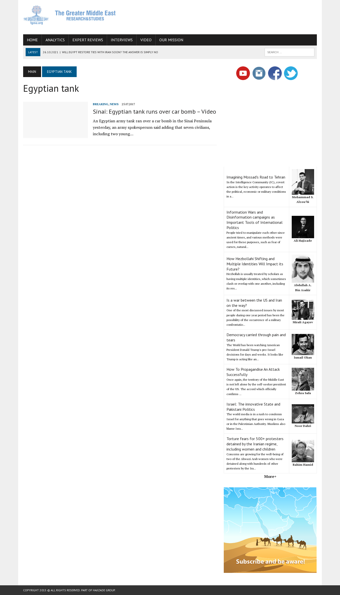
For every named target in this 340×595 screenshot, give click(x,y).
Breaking (100, 104)
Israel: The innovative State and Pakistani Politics (253, 407)
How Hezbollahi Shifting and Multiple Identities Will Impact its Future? (255, 264)
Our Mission (171, 39)
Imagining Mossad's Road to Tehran (256, 177)
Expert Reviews (87, 39)
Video (146, 39)
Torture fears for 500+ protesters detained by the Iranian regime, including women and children (255, 444)
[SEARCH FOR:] (289, 51)
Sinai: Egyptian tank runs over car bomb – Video (154, 111)
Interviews (122, 39)
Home (32, 39)
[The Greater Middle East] (69, 15)
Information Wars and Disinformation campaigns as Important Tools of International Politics (255, 220)
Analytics (55, 39)
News (114, 104)
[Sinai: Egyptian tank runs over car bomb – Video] (55, 134)
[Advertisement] (226, 16)
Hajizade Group (104, 590)
